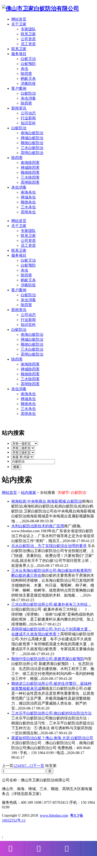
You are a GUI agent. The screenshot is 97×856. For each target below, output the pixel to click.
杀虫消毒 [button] (18, 187)
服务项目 (18, 255)
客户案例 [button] (18, 88)
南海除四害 (30, 163)
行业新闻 (28, 118)
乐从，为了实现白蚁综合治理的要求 (49, 546)
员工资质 (28, 44)
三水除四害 (30, 177)
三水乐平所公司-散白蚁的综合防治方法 (51, 713)
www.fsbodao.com (54, 815)
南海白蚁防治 (32, 133)
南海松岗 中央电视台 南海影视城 (46, 501)
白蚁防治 (28, 93)
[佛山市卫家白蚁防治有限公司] (40, 8)
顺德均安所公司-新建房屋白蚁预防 (47, 659)
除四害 (26, 74)
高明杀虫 (28, 212)
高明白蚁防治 (32, 153)
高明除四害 (30, 182)
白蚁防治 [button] (18, 128)
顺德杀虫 (28, 202)
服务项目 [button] (18, 54)
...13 (29, 766)
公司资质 (28, 39)
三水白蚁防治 (32, 148)
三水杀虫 (28, 207)
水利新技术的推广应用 (37, 526)
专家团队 (28, 29)
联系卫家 (28, 34)
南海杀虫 (28, 192)
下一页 (38, 766)
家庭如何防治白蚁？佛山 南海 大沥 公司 (52, 738)
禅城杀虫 (28, 197)
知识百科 (28, 123)
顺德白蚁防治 (32, 143)
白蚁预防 (28, 64)
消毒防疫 (28, 83)
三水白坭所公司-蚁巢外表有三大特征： (51, 604)
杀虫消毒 (28, 98)
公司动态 (28, 113)
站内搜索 (28, 493)
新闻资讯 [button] (18, 108)
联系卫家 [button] (18, 49)
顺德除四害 (30, 172)
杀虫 (24, 69)
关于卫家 (18, 226)
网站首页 (18, 19)
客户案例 (18, 290)
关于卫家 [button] (18, 24)
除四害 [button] (17, 158)
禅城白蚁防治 (32, 138)
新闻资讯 (18, 310)
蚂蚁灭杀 (28, 79)
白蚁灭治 (28, 59)
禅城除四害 (30, 168)
